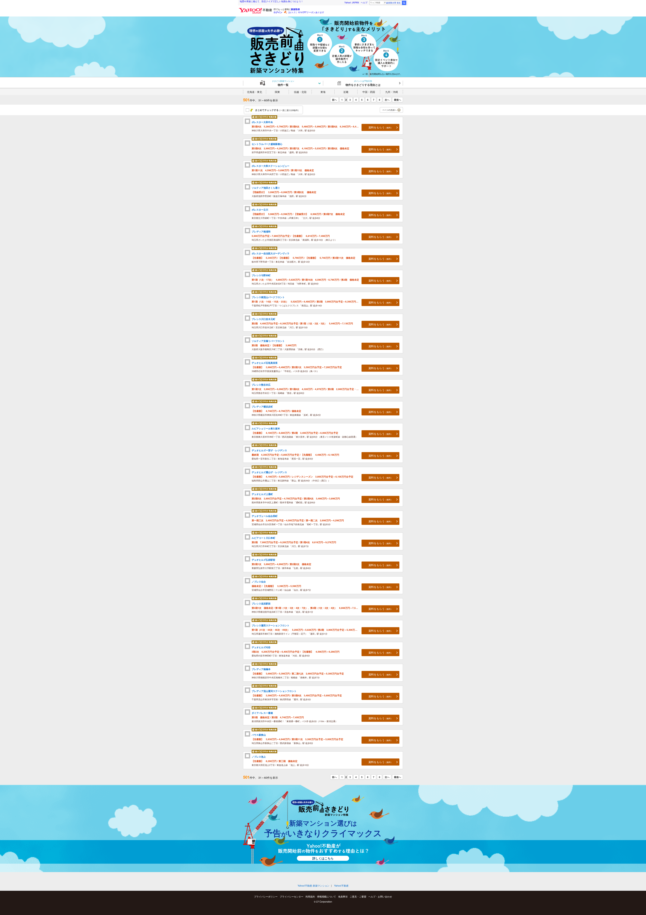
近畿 (345, 92)
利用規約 (310, 896)
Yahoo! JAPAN (351, 2)
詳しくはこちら (323, 858)
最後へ (397, 99)
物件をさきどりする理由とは (363, 83)
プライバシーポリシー (266, 896)
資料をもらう (380, 127)
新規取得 (295, 9)
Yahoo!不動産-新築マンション (313, 885)
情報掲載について (326, 896)
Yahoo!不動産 (341, 885)
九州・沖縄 (391, 92)
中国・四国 (368, 92)
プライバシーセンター (291, 896)
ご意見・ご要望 (358, 896)
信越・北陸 (300, 92)
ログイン (278, 12)
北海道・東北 (254, 92)
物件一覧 (283, 83)
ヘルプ (364, 2)
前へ (334, 99)
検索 (404, 3)
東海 (323, 92)
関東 (277, 92)
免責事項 (343, 896)
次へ (387, 99)
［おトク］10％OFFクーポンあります (305, 12)
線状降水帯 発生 (393, 2)
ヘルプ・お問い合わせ (380, 896)
